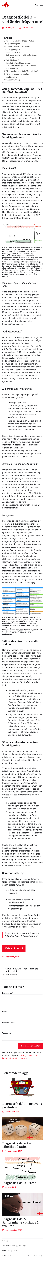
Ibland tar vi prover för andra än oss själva (23, 56)
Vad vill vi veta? (12, 60)
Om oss (5, 1241)
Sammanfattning (12, 80)
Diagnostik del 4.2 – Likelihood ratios (16, 1145)
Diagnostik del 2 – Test (19, 1183)
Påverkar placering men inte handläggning (17, 75)
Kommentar (7, 993)
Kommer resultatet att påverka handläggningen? (18, 48)
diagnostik (10, 957)
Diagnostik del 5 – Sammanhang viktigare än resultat (21, 1222)
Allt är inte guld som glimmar (20, 63)
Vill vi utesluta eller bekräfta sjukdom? (22, 71)
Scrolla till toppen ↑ (9, 1251)
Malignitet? (14, 68)
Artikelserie (28, 28)
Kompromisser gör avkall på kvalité (23, 66)
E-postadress (8, 1022)
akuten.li (10, 1256)
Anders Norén (38, 1256)
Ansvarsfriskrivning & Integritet (14, 1246)
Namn (5, 1012)
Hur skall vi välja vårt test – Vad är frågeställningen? (19, 42)
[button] (36, 4)
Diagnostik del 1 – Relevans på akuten (22, 1105)
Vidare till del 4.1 (14, 948)
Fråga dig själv (14, 52)
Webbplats (6, 1033)
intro (17, 957)
